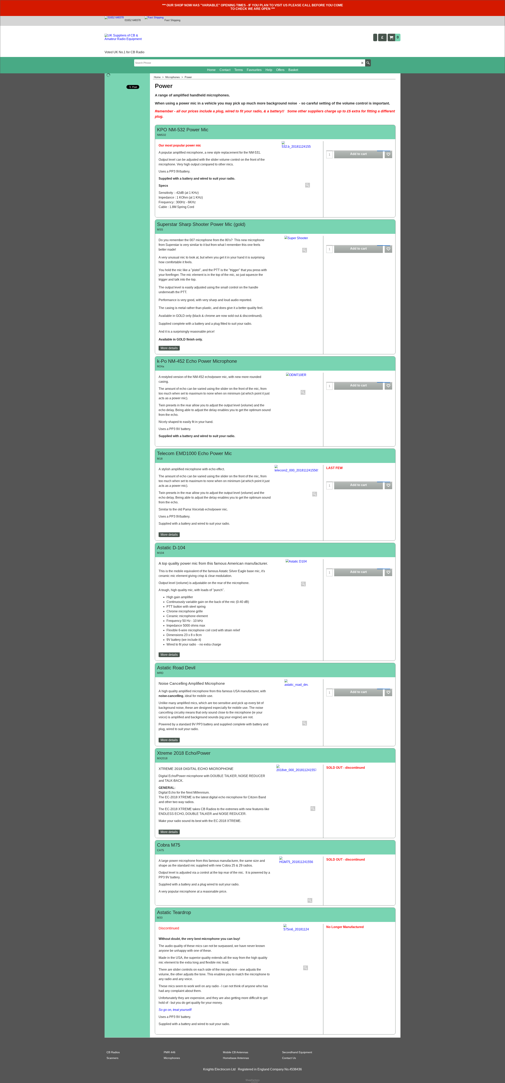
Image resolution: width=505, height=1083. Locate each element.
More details (169, 348)
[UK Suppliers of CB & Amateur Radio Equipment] (127, 41)
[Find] (368, 62)
